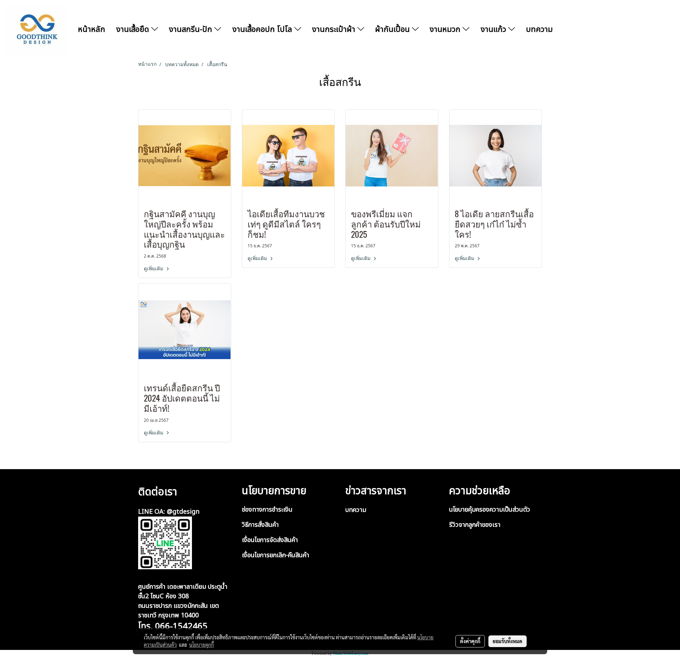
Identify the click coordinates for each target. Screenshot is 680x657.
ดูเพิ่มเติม (154, 268)
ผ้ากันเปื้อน (393, 29)
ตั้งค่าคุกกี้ (470, 641)
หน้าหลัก (91, 29)
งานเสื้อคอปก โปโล (263, 29)
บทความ (539, 29)
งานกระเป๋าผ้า (334, 29)
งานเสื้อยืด (133, 29)
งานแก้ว (494, 29)
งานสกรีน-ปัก (191, 29)
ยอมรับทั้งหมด (507, 641)
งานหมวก (446, 29)
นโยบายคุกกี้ (201, 644)
